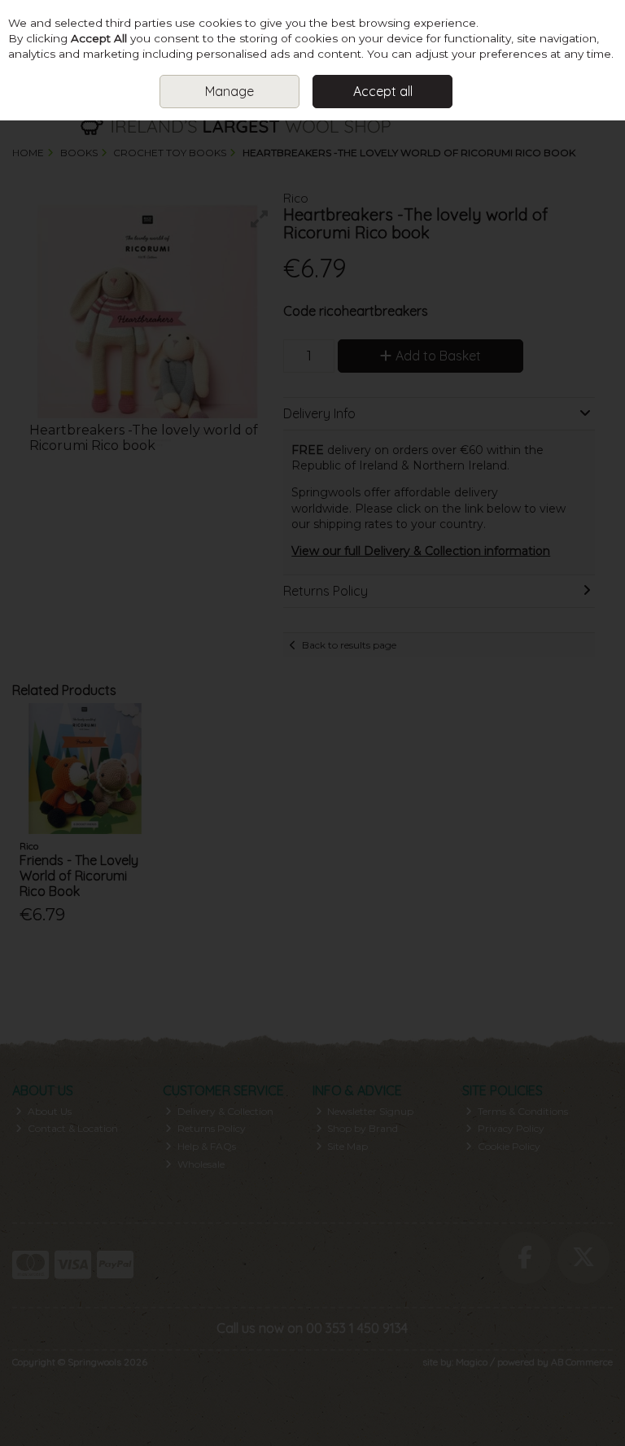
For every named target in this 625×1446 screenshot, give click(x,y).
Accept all (383, 91)
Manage (229, 91)
